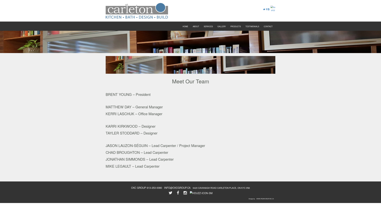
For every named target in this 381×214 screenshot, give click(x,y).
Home (185, 26)
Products (235, 26)
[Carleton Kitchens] (137, 10)
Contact (268, 26)
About (196, 26)
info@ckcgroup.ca (177, 187)
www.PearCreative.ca (265, 199)
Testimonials (252, 26)
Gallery (221, 26)
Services (208, 26)
